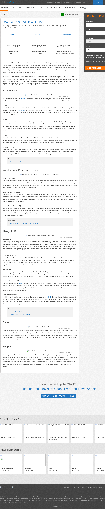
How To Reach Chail (16, 162)
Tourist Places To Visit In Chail (20, 314)
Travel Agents (86, 2)
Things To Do (17, 7)
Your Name (89, 22)
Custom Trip (58, 2)
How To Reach (70, 7)
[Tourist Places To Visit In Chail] (35, 430)
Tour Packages (76, 2)
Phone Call (91, 57)
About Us (66, 487)
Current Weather (13, 35)
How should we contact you (94, 55)
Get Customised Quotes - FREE (58, 396)
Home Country (90, 38)
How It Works (50, 2)
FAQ (88, 487)
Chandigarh (21, 110)
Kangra (98, 468)
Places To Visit (5, 470)
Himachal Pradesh (7, 468)
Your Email (89, 30)
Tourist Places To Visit (34, 7)
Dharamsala (28, 468)
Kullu (74, 468)
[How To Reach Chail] (64, 40)
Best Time (39, 35)
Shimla (22, 99)
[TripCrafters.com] (8, 2)
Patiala (20, 283)
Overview (4, 7)
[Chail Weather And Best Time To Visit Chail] (13, 40)
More (82, 7)
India (49, 297)
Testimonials (94, 487)
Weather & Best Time (53, 7)
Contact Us (73, 487)
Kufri (50, 468)
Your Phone (89, 47)
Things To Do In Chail (17, 312)
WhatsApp (101, 57)
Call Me (98, 2)
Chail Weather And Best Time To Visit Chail (24, 223)
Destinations (67, 2)
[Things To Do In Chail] (11, 430)
